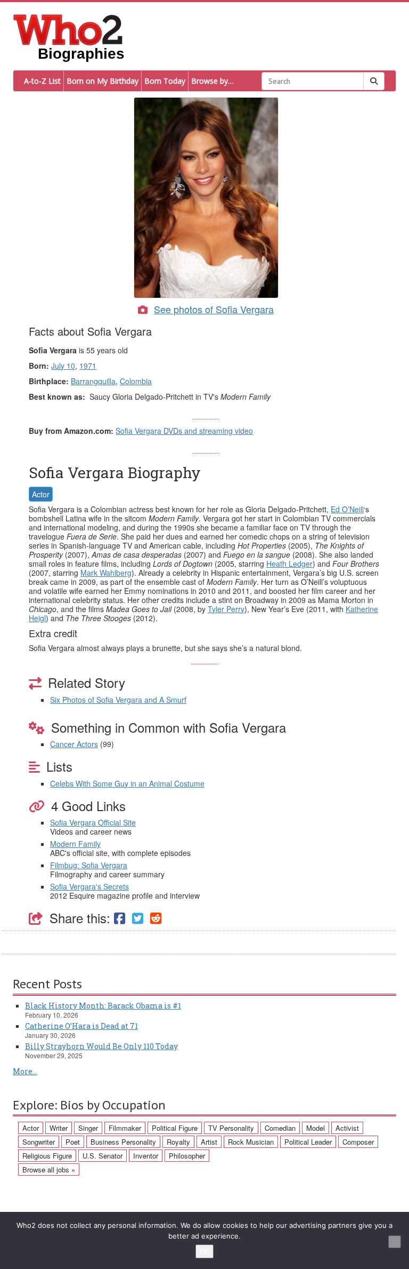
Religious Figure (47, 1156)
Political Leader (308, 1142)
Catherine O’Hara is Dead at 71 (81, 1026)
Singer (88, 1128)
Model (315, 1128)
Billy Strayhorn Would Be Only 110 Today (101, 1046)
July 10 (63, 365)
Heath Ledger (289, 563)
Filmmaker (125, 1128)
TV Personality (231, 1128)
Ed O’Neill (347, 509)
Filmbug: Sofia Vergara (88, 865)
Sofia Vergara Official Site (93, 822)
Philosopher (187, 1156)
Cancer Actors (74, 744)
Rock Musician (251, 1142)
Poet (73, 1142)
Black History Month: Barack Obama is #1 (103, 1006)
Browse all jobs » (48, 1169)
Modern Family (75, 843)
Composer (358, 1142)
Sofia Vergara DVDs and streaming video (184, 430)
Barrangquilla (93, 381)
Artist (209, 1142)
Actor (41, 494)
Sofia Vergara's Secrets (89, 886)
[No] (394, 1241)
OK (204, 1251)
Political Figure (175, 1128)
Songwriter (38, 1142)
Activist (347, 1128)
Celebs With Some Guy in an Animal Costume (127, 783)
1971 (87, 365)
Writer (59, 1128)
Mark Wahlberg (106, 572)
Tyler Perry (226, 609)
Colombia (136, 381)
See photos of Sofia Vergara (214, 309)
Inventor (145, 1156)
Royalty (178, 1142)
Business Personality (123, 1142)
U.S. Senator (102, 1156)
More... (25, 1071)
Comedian (280, 1128)
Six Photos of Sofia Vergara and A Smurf (118, 699)
